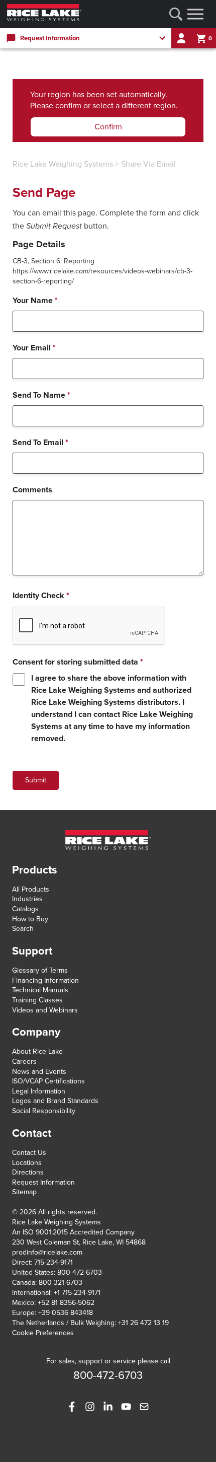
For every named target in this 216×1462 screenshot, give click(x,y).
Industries (27, 899)
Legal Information (38, 1091)
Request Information (43, 1182)
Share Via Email (148, 164)
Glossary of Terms (40, 970)
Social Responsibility (43, 1111)
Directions (28, 1172)
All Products (30, 889)
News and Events (39, 1071)
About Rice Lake (37, 1051)
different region (149, 106)
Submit (35, 780)
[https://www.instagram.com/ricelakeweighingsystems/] (90, 1407)
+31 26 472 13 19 (143, 1323)
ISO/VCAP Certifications (48, 1081)
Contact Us (29, 1152)
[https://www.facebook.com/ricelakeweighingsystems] (72, 1407)
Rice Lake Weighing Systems (63, 164)
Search (23, 928)
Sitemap (24, 1192)
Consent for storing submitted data (78, 662)
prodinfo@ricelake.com (47, 1252)
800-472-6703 (79, 1272)
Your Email (34, 348)
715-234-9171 (53, 1262)
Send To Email (40, 442)
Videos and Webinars (45, 1010)
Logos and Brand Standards (55, 1100)
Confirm (108, 127)
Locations (27, 1162)
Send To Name (41, 395)
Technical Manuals (40, 990)
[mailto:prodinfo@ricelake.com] (144, 1407)
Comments (32, 490)
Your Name (35, 301)
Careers (24, 1061)
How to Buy (30, 919)
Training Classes (37, 1000)
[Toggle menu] (195, 14)
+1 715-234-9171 (77, 1292)
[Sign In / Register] (181, 38)
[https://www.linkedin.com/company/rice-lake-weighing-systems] (108, 1407)
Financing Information (45, 980)
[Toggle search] (175, 14)
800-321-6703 (60, 1282)
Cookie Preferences (43, 1333)
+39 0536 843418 (65, 1312)
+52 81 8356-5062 (66, 1302)
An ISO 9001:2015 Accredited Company (73, 1232)
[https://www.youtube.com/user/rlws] (126, 1407)
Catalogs (25, 909)
